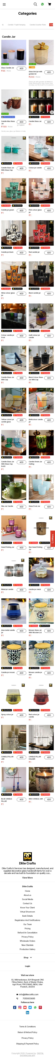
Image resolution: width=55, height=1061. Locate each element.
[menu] (4, 4)
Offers (52, 537)
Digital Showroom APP (32, 1054)
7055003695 (29, 998)
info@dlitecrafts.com (28, 994)
